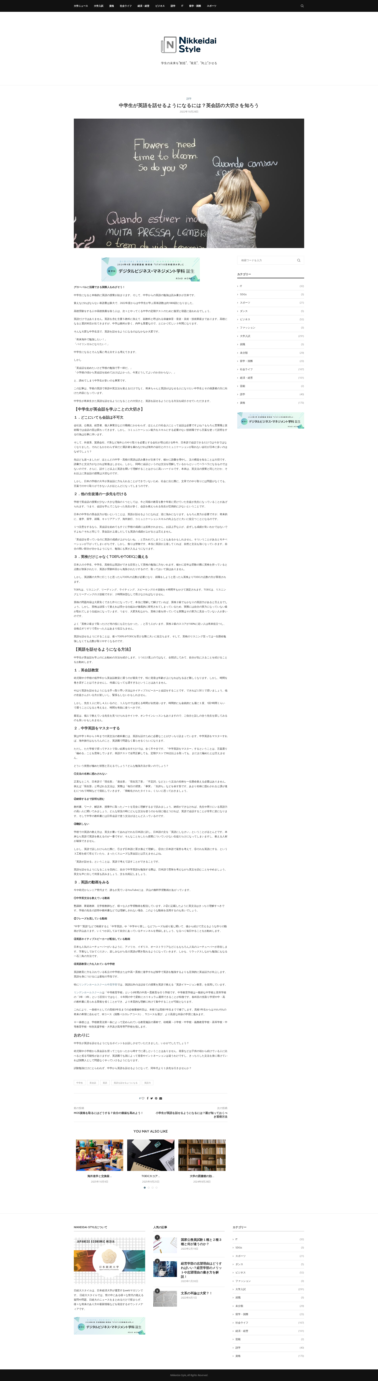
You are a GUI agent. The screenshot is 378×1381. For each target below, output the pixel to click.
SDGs (272, 294)
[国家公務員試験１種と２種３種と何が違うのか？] (165, 1245)
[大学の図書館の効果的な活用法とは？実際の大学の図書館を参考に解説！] (202, 1155)
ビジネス (160, 5)
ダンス (272, 311)
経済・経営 (143, 5)
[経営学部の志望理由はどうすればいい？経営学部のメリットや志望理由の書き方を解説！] (165, 1269)
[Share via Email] (160, 1098)
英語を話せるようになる (126, 1082)
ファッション (272, 327)
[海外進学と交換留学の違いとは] (99, 1155)
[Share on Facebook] (147, 1098)
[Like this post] (143, 1098)
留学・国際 (195, 5)
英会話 (93, 1082)
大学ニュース (81, 5)
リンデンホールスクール (88, 992)
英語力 (147, 1082)
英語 (105, 1082)
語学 (173, 5)
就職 (272, 344)
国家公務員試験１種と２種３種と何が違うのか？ (201, 1242)
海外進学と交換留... (99, 1176)
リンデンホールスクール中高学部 (98, 984)
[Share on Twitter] (151, 1098)
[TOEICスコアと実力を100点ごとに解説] (150, 1155)
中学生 (79, 1082)
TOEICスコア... (151, 1176)
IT (182, 5)
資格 (111, 5)
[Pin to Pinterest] (156, 1098)
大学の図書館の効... (202, 1176)
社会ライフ (126, 5)
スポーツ (211, 5)
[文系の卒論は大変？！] (165, 1299)
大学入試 (98, 5)
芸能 (272, 386)
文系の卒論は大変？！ (196, 1293)
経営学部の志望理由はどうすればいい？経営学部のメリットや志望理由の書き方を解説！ (201, 1270)
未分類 (272, 352)
